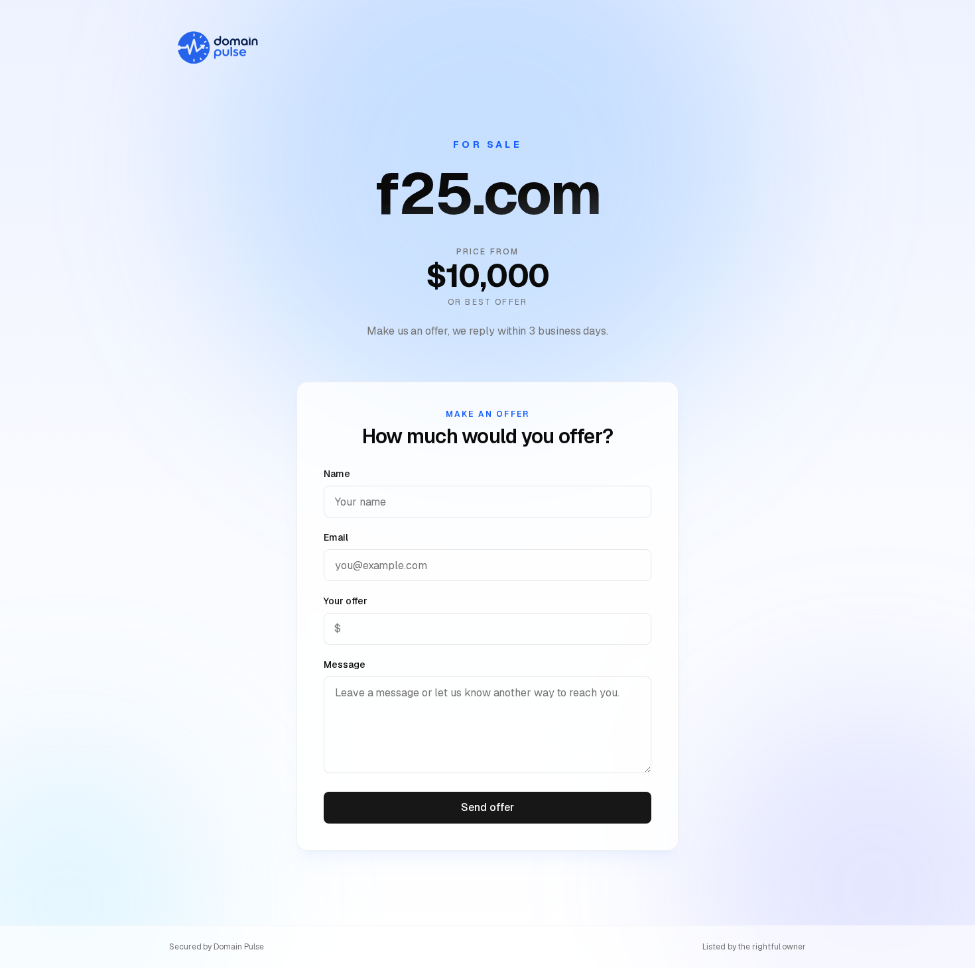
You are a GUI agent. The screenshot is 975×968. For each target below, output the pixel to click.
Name (337, 474)
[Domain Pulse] (217, 48)
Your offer (345, 601)
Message (344, 665)
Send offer (487, 807)
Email (336, 537)
